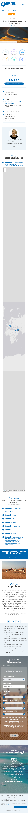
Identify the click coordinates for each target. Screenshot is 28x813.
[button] (14, 810)
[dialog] (14, 803)
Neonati (10, 711)
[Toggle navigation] (25, 4)
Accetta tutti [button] (20, 807)
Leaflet (4, 490)
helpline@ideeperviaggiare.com (15, 781)
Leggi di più (8, 804)
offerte (15, 10)
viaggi (5, 10)
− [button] (4, 171)
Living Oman (10, 10)
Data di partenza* (8, 676)
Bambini (10, 706)
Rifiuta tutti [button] (7, 807)
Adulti (4, 694)
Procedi (14, 735)
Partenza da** (7, 683)
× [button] (26, 794)
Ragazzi (10, 700)
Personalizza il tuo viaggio (14, 84)
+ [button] (4, 169)
